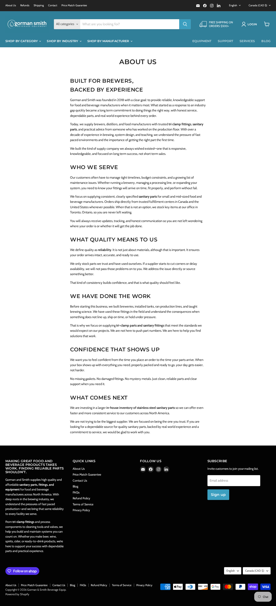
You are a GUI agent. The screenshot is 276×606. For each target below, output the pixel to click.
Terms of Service (83, 504)
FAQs (76, 492)
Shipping (39, 5)
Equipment (201, 41)
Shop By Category (22, 41)
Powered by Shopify (17, 594)
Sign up (218, 494)
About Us (10, 5)
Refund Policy (81, 498)
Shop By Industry (63, 41)
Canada (258, 5)
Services (247, 41)
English (233, 5)
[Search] (185, 24)
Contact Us (80, 480)
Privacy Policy (81, 510)
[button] (250, 24)
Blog (266, 41)
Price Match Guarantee (74, 5)
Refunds (24, 5)
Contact (52, 5)
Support (225, 41)
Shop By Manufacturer (108, 41)
